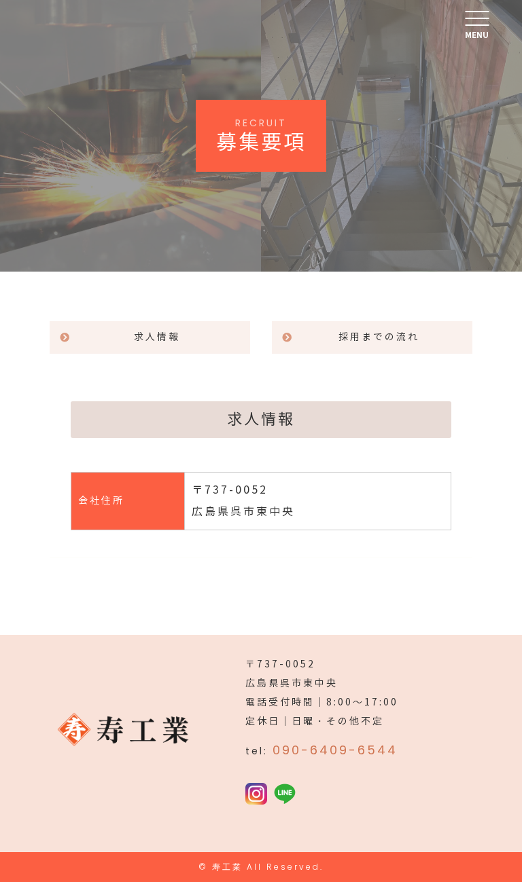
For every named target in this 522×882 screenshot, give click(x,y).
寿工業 (227, 866)
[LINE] (285, 795)
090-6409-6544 (335, 749)
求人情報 (157, 337)
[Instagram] (256, 795)
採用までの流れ (378, 337)
